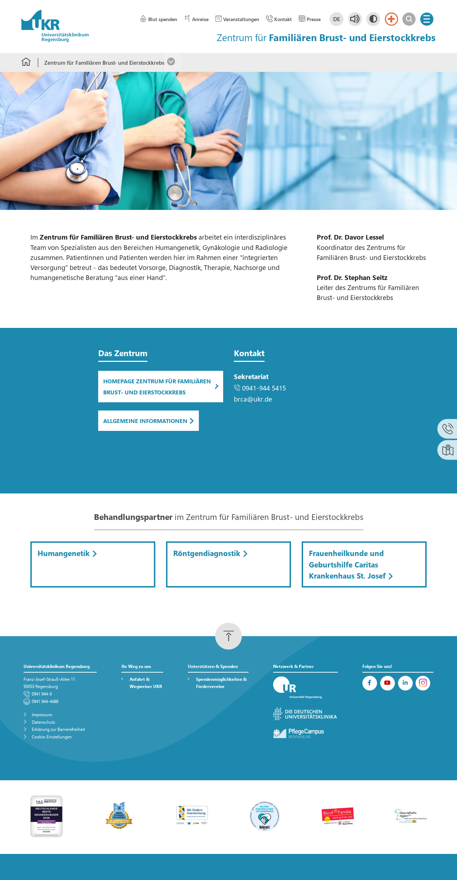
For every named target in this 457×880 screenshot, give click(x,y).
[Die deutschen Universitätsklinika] (305, 714)
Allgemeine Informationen (145, 420)
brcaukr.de (253, 398)
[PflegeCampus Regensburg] (305, 733)
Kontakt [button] (283, 19)
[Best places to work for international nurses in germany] (119, 815)
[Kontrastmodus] (373, 19)
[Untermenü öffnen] (172, 62)
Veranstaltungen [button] (241, 19)
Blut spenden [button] (162, 19)
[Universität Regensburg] (305, 688)
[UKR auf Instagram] (423, 683)
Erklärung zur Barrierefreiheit (58, 729)
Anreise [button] (200, 19)
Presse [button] (314, 19)
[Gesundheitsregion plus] (411, 815)
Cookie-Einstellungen (52, 736)
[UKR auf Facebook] (369, 683)
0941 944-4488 (45, 701)
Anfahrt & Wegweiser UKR (146, 683)
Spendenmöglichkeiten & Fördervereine (221, 683)
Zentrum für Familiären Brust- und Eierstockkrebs (104, 62)
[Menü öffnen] (426, 19)
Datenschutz (43, 722)
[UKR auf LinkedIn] (405, 683)
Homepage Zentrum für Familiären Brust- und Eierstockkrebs (157, 386)
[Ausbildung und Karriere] (192, 815)
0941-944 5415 (264, 387)
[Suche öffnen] (409, 19)
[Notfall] (391, 19)
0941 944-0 (42, 694)
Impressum (42, 714)
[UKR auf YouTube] (387, 683)
